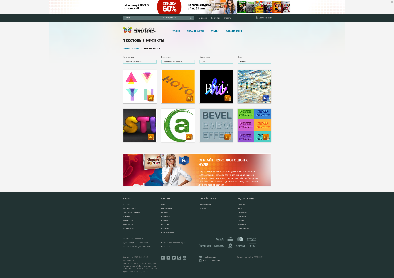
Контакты (215, 17)
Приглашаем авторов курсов (174, 243)
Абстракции (128, 224)
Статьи (215, 31)
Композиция (166, 208)
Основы (126, 204)
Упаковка (242, 216)
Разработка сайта (245, 257)
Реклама (165, 224)
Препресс (165, 220)
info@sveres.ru (209, 257)
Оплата (227, 17)
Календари (242, 212)
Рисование (128, 220)
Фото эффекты (129, 208)
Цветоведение (167, 232)
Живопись (242, 224)
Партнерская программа (134, 239)
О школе (203, 17)
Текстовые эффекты (131, 212)
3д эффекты (128, 228)
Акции (164, 204)
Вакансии (165, 247)
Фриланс (165, 228)
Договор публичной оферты (135, 243)
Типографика (243, 228)
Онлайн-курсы (195, 31)
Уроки (176, 31)
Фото (240, 208)
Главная (126, 48)
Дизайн (126, 216)
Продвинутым (205, 204)
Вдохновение (234, 31)
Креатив (241, 204)
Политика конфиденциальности (137, 247)
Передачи (165, 216)
